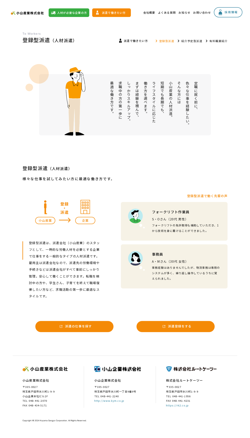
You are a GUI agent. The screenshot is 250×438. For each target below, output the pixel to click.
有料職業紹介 (218, 41)
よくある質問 (167, 12)
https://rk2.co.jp (177, 405)
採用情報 (231, 12)
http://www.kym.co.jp (109, 401)
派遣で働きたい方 (114, 13)
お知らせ (184, 12)
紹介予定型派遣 (191, 41)
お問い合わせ (202, 12)
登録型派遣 (166, 41)
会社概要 (149, 12)
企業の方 (72, 13)
